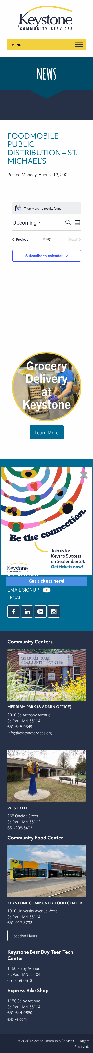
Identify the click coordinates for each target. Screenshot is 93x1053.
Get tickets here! (46, 581)
